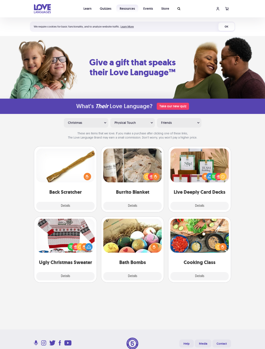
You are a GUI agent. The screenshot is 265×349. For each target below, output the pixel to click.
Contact (222, 343)
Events (148, 8)
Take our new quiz (172, 106)
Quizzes (105, 8)
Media (203, 343)
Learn (87, 8)
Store (165, 8)
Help (186, 343)
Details (65, 206)
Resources (127, 8)
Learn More (127, 26)
